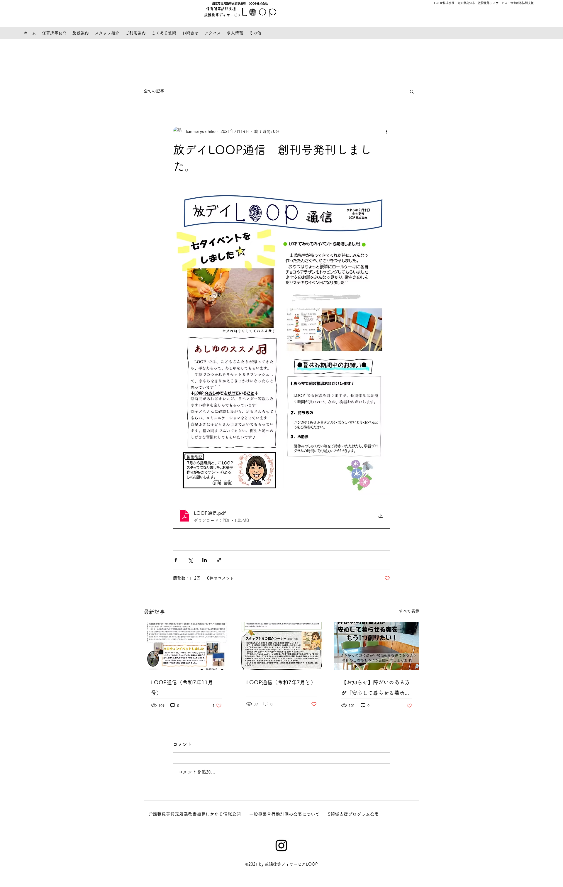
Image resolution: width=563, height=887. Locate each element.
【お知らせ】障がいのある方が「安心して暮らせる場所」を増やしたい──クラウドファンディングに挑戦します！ (375, 689)
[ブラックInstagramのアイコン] (281, 845)
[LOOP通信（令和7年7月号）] (281, 646)
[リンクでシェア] (219, 560)
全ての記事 (154, 91)
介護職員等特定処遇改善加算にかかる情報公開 (194, 814)
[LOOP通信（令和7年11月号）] (186, 646)
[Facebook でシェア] (176, 560)
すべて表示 (409, 611)
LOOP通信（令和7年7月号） (281, 682)
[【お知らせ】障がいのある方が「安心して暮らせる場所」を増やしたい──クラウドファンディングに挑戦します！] (376, 646)
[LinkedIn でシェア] (204, 560)
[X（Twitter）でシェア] (190, 560)
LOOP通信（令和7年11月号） (182, 687)
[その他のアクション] (386, 131)
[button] (412, 91)
